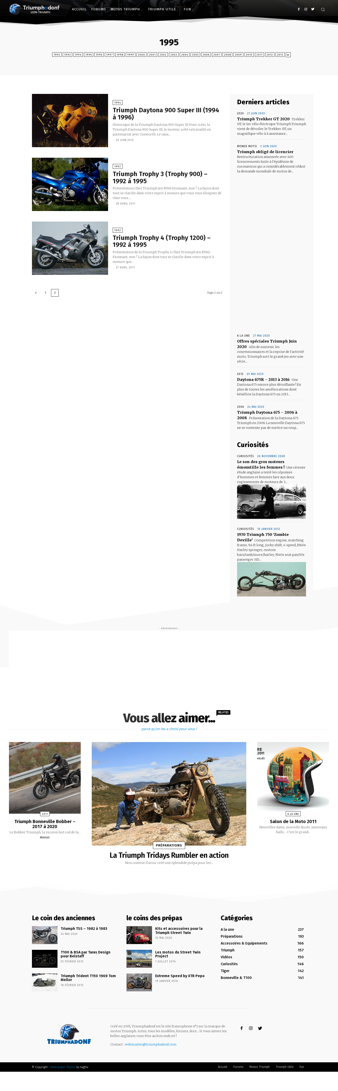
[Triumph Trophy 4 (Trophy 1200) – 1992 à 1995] (70, 248)
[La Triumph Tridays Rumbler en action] (169, 793)
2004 (184, 54)
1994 (78, 54)
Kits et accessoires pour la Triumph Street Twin (179, 930)
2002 (163, 54)
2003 (173, 54)
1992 (57, 54)
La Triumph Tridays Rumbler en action (169, 855)
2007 (216, 54)
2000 (141, 54)
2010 (249, 54)
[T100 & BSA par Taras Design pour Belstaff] (44, 959)
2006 (206, 54)
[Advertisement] (271, 254)
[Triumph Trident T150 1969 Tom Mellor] (44, 982)
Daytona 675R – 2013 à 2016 (263, 379)
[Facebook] (299, 9)
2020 (240, 113)
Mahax (45, 837)
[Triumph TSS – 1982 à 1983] (44, 935)
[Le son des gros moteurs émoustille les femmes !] (271, 501)
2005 (195, 54)
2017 (45, 814)
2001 (152, 54)
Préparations (169, 845)
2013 (280, 54)
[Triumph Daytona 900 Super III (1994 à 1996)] (70, 120)
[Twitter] (313, 9)
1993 (67, 54)
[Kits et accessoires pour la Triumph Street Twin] (139, 935)
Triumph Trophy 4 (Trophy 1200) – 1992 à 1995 (162, 241)
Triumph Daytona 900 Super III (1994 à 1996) (166, 113)
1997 (109, 54)
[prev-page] (36, 293)
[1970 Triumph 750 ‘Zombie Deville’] (271, 579)
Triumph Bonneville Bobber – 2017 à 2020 (44, 824)
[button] (323, 9)
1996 (99, 54)
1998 (120, 54)
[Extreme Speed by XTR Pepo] (139, 982)
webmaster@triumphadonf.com (151, 1044)
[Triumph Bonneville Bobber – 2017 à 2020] (45, 778)
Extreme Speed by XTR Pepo (180, 976)
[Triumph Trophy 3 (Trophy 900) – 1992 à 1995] (70, 184)
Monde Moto (247, 146)
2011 (259, 54)
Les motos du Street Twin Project (178, 954)
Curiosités (245, 456)
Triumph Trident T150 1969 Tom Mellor (88, 978)
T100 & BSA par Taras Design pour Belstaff (85, 954)
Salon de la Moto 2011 (293, 821)
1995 (88, 54)
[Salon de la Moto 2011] (293, 778)
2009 (238, 54)
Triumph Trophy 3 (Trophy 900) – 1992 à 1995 (160, 177)
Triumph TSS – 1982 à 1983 (84, 928)
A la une (243, 335)
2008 (227, 54)
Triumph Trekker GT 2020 (263, 119)
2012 (269, 54)
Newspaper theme (63, 1067)
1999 (130, 54)
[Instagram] (306, 9)
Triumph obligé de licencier (265, 151)
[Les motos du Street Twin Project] (139, 959)
